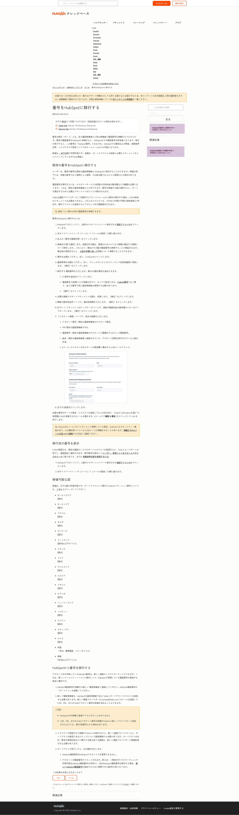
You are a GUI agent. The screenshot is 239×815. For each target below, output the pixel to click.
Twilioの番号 (122, 282)
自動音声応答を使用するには (96, 456)
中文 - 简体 (97, 75)
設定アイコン (123, 224)
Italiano (96, 47)
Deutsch (96, 34)
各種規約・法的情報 (129, 808)
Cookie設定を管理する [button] (174, 808)
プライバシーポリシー (151, 808)
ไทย (94, 71)
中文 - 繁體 (97, 59)
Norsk (95, 65)
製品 (64, 121)
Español (96, 31)
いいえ (71, 778)
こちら (59, 489)
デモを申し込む (161, 3)
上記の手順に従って (89, 251)
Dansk (95, 62)
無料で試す (179, 3)
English (95, 78)
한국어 (95, 68)
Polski (95, 50)
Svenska (96, 53)
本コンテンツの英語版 (123, 99)
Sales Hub (63, 125)
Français (96, 40)
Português (97, 37)
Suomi (95, 56)
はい (58, 778)
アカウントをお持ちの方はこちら (105, 83)
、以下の (63, 153)
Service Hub (64, 128)
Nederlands (97, 44)
